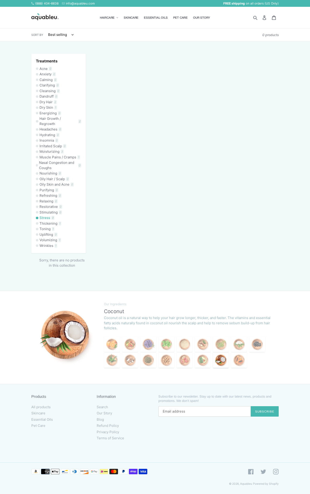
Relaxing (48, 201)
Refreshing (50, 195)
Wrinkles (48, 245)
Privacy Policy (108, 432)
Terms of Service (110, 438)
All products (41, 407)
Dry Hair (47, 102)
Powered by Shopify (266, 483)
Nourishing (50, 173)
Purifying (48, 190)
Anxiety (47, 74)
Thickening (50, 223)
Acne (45, 68)
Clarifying (49, 85)
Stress (46, 218)
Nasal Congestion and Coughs (60, 165)
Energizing (49, 113)
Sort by (37, 35)
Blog (100, 419)
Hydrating (49, 135)
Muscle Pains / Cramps (59, 157)
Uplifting (48, 234)
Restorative (50, 206)
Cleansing (49, 91)
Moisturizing (51, 151)
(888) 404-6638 (47, 3)
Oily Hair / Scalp (54, 179)
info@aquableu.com (80, 3)
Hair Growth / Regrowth (60, 121)
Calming (47, 80)
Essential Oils (42, 419)
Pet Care (38, 425)
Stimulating (50, 212)
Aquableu (246, 483)
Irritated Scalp (52, 146)
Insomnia (48, 140)
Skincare (38, 413)
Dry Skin (47, 107)
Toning (46, 229)
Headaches (50, 129)
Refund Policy (108, 425)
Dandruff (48, 96)
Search (102, 407)
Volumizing (49, 240)
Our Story (104, 413)
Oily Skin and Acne (56, 184)
